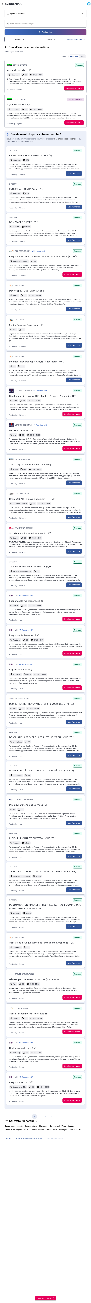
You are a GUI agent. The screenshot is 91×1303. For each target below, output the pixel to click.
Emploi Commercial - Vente (32, 1138)
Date (83, 56)
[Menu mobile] (2, 4)
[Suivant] (62, 1116)
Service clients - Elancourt (36, 1126)
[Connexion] (89, 3)
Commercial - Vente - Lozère (62, 1126)
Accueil (8, 1138)
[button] (82, 13)
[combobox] (45, 14)
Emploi (17, 1138)
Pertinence (74, 56)
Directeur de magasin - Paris (17, 1130)
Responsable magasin (14, 1126)
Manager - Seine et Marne (70, 1130)
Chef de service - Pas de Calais (44, 1130)
